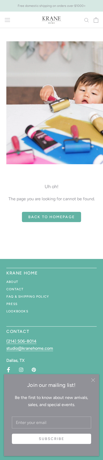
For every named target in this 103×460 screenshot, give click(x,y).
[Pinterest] (34, 369)
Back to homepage (51, 217)
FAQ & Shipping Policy (27, 296)
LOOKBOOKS (17, 311)
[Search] (86, 20)
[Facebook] (8, 369)
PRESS (11, 304)
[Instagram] (21, 369)
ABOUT (12, 282)
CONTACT (15, 289)
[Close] (93, 380)
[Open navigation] (7, 20)
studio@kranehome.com (29, 348)
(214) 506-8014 (21, 341)
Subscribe (51, 439)
